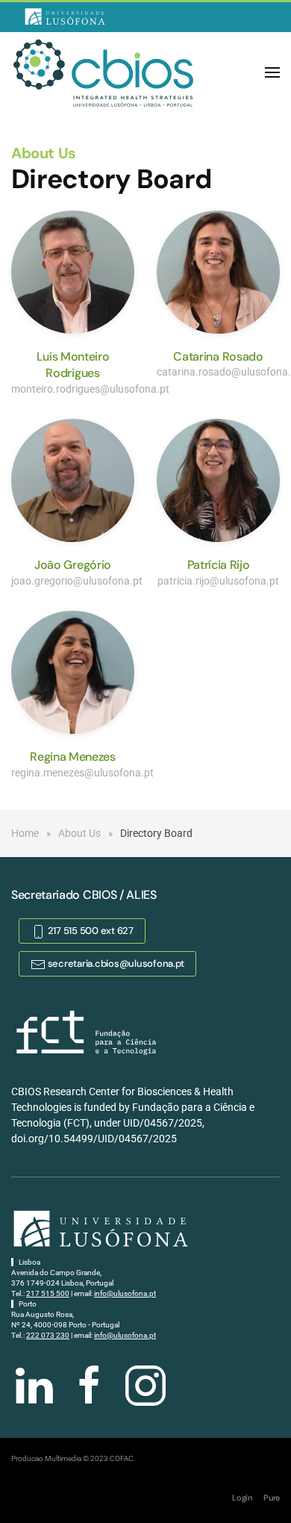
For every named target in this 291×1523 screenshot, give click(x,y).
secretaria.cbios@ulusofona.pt (115, 963)
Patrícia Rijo (218, 565)
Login (241, 1497)
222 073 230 (47, 1335)
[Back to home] (104, 72)
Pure (271, 1497)
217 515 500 (47, 1293)
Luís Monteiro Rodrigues (73, 365)
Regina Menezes (73, 756)
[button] (272, 72)
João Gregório (72, 565)
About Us (43, 153)
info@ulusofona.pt (125, 1293)
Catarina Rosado (218, 356)
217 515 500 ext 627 (90, 930)
